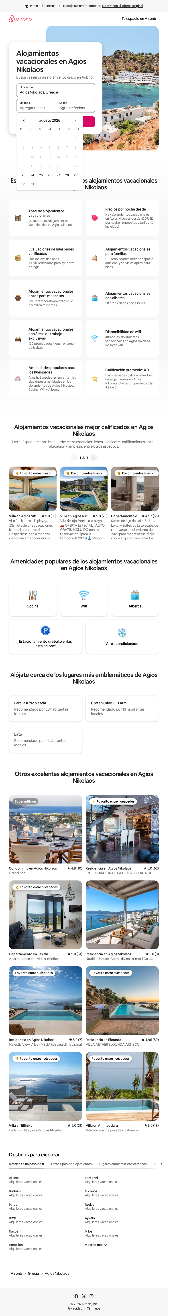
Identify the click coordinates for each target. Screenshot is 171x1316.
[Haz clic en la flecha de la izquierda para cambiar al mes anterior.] (24, 120)
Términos (93, 1308)
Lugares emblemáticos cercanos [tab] (123, 1164)
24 (32, 175)
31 (32, 184)
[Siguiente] (93, 457)
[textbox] (36, 108)
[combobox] (56, 92)
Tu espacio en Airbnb (139, 18)
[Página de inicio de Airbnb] (20, 19)
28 (67, 175)
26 (49, 175)
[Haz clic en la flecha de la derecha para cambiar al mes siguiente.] (75, 120)
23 (23, 175)
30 (23, 184)
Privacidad (75, 1308)
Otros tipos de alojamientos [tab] (71, 1164)
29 (75, 175)
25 (41, 175)
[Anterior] (74, 457)
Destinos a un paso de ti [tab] (26, 1164)
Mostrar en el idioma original (122, 6)
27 (58, 175)
